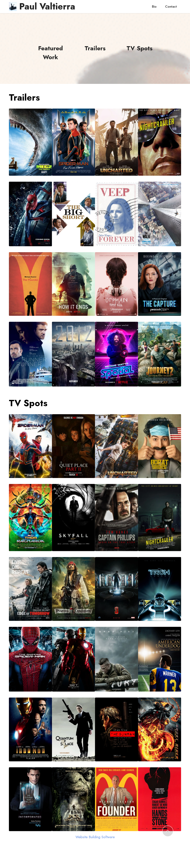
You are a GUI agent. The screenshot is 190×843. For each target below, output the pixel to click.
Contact (171, 6)
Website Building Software (95, 837)
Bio (154, 6)
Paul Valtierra (47, 6)
